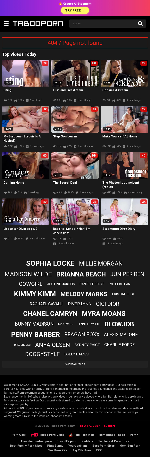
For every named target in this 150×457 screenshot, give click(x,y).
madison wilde (28, 274)
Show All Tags (75, 364)
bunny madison (34, 324)
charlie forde (119, 344)
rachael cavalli (46, 304)
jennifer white (89, 324)
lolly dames (76, 354)
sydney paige (87, 345)
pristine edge (123, 294)
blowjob (119, 324)
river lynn (80, 303)
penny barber (35, 335)
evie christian (119, 284)
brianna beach (81, 274)
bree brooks (22, 344)
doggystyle (42, 354)
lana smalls (65, 324)
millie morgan (101, 263)
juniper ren (127, 274)
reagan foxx (82, 334)
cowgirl (31, 284)
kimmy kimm (35, 294)
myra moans (104, 313)
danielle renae (91, 284)
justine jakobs (61, 284)
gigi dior (107, 304)
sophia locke (50, 263)
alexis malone (121, 334)
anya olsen (52, 344)
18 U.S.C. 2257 (89, 426)
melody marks (84, 294)
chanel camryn (50, 313)
